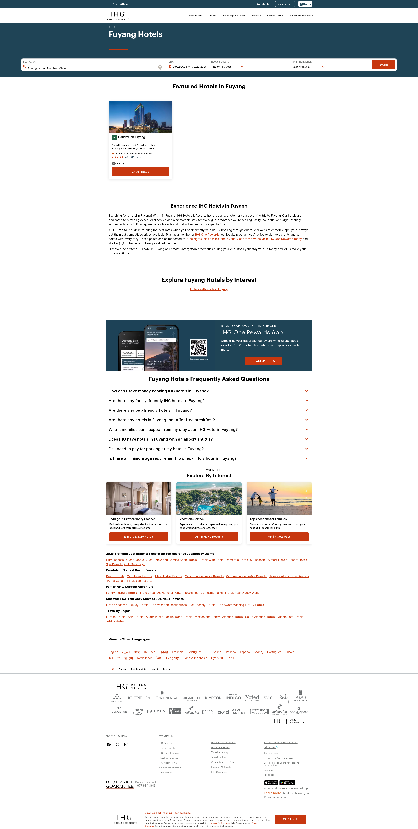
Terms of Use (271, 752)
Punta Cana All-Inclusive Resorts (129, 580)
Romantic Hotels (237, 559)
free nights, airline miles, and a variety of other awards (224, 239)
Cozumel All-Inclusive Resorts (246, 576)
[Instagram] (126, 744)
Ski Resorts (257, 559)
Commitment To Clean (223, 762)
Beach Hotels (115, 576)
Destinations (194, 15)
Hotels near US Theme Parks (203, 592)
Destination (29, 62)
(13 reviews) (137, 157)
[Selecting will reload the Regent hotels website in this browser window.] (135, 697)
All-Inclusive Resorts (168, 576)
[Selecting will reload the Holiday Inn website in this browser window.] (192, 711)
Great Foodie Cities (139, 559)
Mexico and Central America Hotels (219, 617)
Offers (212, 15)
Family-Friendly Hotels (121, 592)
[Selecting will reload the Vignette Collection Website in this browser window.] (191, 697)
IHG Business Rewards (223, 742)
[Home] (113, 669)
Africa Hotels (116, 621)
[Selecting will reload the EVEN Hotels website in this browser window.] (156, 711)
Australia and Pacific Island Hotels (169, 617)
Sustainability (218, 757)
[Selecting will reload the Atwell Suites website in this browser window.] (239, 711)
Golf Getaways (134, 564)
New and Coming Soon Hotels (176, 559)
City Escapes (115, 559)
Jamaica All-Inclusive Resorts (289, 576)
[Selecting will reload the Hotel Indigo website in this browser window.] (233, 697)
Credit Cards (275, 15)
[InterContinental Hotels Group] (118, 15)
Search (383, 64)
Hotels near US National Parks (160, 592)
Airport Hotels (277, 559)
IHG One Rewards (207, 234)
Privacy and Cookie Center (278, 757)
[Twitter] (117, 744)
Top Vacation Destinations (169, 605)
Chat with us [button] (121, 4)
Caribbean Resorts (139, 576)
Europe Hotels (115, 617)
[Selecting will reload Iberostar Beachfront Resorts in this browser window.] (119, 711)
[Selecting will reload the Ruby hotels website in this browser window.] (284, 697)
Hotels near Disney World (242, 592)
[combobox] (91, 68)
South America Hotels (260, 617)
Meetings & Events (234, 15)
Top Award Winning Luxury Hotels (241, 605)
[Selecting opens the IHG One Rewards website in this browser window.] (288, 721)
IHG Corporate (219, 771)
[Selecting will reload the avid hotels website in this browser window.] (223, 711)
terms (258, 819)
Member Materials (221, 766)
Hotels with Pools (211, 559)
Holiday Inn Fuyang (131, 137)
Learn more (272, 792)
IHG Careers (165, 743)
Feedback (269, 774)
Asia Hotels (135, 617)
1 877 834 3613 (145, 785)
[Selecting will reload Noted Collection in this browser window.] (252, 697)
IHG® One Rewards (301, 15)
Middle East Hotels (290, 617)
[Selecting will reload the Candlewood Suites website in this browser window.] (299, 711)
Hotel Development (169, 757)
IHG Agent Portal (168, 762)
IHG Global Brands (169, 752)
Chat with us (166, 772)
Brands (256, 15)
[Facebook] (109, 744)
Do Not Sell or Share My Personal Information (282, 763)
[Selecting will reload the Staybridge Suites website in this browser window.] (259, 711)
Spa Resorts (114, 564)
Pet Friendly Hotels (202, 605)
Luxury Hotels (138, 605)
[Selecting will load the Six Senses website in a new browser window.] (117, 697)
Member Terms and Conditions (281, 742)
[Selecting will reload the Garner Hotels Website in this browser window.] (208, 711)
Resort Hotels (298, 559)
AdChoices (270, 747)
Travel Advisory (219, 752)
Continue (290, 819)
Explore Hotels (167, 748)
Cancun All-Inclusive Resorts (204, 576)
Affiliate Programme (170, 767)
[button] (305, 4)
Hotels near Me (116, 605)
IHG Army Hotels (220, 747)
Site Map (268, 769)
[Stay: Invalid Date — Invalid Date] (187, 66)
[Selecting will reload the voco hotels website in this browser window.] (269, 697)
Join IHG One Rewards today (282, 239)
